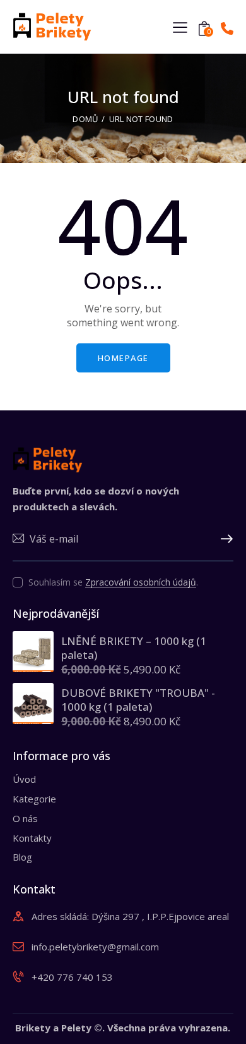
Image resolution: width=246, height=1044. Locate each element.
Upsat (223, 539)
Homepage (123, 358)
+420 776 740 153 (72, 977)
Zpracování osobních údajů (140, 582)
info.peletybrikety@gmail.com (95, 946)
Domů (85, 119)
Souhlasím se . (113, 582)
